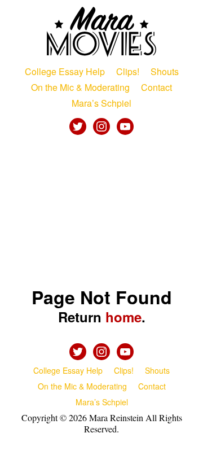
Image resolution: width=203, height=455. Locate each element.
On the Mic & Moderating (80, 87)
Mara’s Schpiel (101, 103)
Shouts (165, 71)
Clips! (127, 71)
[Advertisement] (101, 212)
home (123, 316)
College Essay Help (65, 71)
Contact (156, 87)
